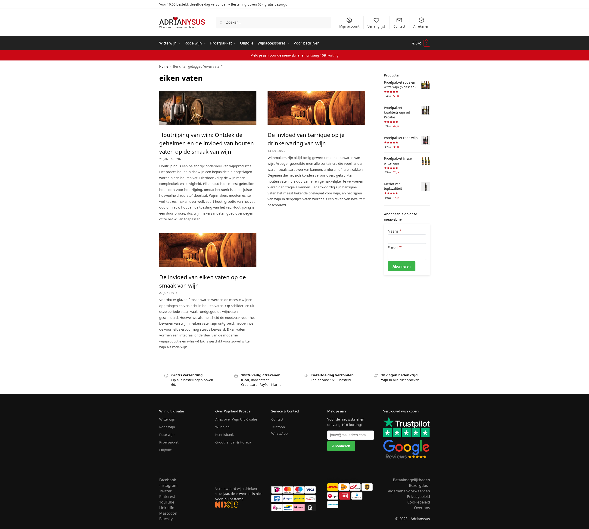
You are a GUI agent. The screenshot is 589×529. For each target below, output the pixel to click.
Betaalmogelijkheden (411, 479)
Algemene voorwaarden (409, 491)
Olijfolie (165, 449)
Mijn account (349, 26)
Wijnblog (222, 426)
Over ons (422, 507)
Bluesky (166, 518)
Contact (399, 26)
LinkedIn (166, 507)
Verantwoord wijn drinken (236, 488)
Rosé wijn (167, 434)
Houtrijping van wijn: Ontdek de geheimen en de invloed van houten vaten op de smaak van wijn (206, 143)
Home (163, 66)
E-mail (395, 247)
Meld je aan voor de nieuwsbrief (275, 55)
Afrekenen (421, 26)
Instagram (168, 485)
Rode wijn (167, 426)
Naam (394, 231)
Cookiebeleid (418, 502)
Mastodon (168, 513)
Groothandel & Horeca (233, 442)
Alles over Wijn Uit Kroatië (236, 419)
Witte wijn (167, 419)
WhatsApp (279, 433)
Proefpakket (168, 442)
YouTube (166, 502)
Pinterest (167, 496)
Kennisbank (224, 434)
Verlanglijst (376, 26)
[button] (421, 43)
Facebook (167, 479)
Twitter (165, 491)
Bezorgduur (419, 485)
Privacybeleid (418, 496)
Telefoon (278, 426)
